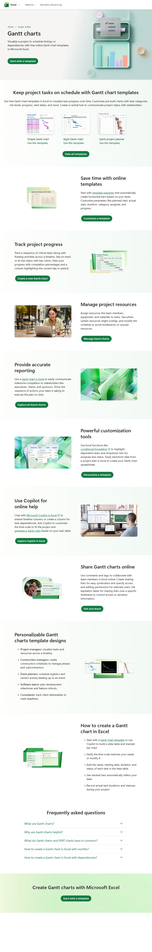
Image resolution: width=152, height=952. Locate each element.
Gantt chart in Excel (33, 379)
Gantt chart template (112, 740)
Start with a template (23, 61)
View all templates (76, 154)
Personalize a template (97, 474)
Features (29, 4)
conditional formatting (95, 449)
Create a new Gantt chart (33, 278)
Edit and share (92, 608)
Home (11, 26)
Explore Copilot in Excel (31, 541)
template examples (103, 193)
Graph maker (24, 26)
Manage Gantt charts (96, 338)
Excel (13, 4)
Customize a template (97, 218)
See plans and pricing (51, 4)
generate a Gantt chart (28, 531)
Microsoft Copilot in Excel (43, 515)
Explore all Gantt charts (32, 404)
